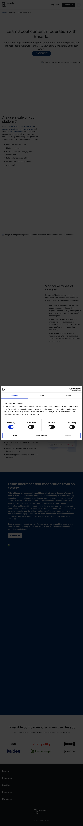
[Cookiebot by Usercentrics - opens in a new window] (71, 389)
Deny (15, 435)
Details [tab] (41, 395)
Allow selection (41, 435)
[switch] (31, 427)
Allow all (68, 435)
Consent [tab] (14, 395)
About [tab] (68, 395)
